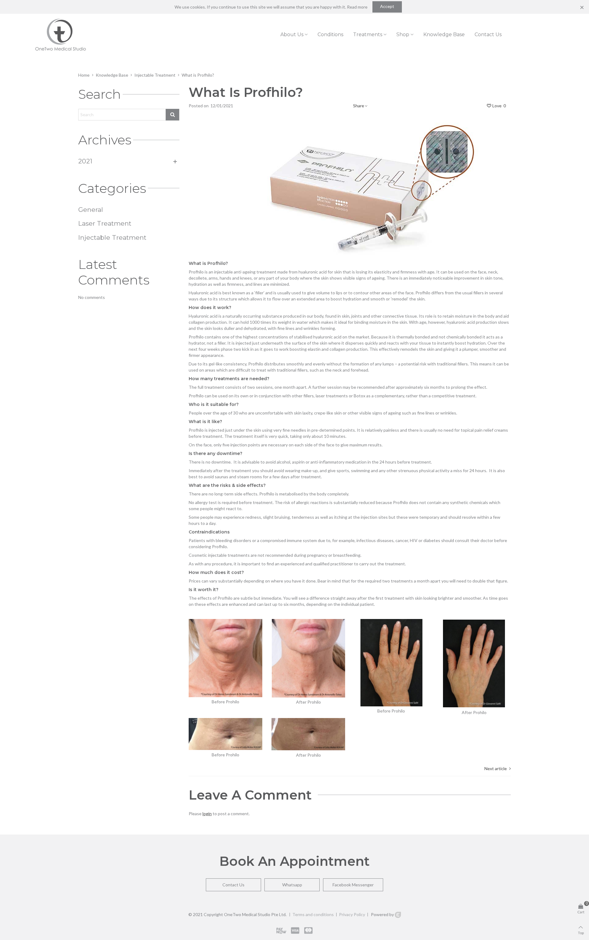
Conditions (330, 34)
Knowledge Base (444, 34)
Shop (402, 34)
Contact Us (233, 884)
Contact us (488, 34)
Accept (387, 6)
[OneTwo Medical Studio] (60, 35)
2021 (85, 161)
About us (291, 34)
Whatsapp (292, 884)
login (207, 813)
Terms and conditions (313, 914)
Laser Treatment (104, 223)
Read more (357, 7)
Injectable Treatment (112, 237)
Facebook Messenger (353, 884)
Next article (495, 768)
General (90, 209)
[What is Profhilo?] (350, 185)
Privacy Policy (352, 914)
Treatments (367, 34)
